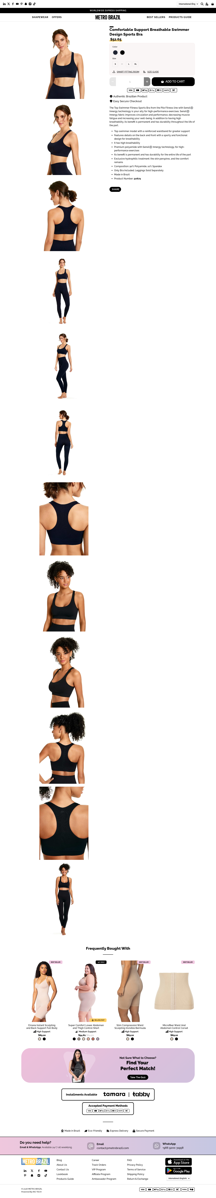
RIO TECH (37, 1192)
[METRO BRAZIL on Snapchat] (26, 4)
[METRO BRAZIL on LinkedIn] (5, 4)
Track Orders (99, 1164)
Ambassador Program (104, 1179)
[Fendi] (79, 1039)
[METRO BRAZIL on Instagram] (31, 4)
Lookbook (62, 1174)
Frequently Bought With (108, 948)
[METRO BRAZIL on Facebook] (13, 4)
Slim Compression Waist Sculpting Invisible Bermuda (130, 1026)
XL (135, 64)
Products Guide (180, 17)
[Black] (122, 52)
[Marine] (115, 52)
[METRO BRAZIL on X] (9, 4)
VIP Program (99, 1169)
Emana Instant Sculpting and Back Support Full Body (41, 1026)
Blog (59, 1160)
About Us (62, 1164)
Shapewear (40, 17)
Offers (57, 17)
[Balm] (88, 1039)
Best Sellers (156, 17)
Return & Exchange (137, 1179)
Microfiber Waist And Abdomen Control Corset (174, 1026)
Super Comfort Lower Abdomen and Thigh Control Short (86, 1026)
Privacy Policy (135, 1164)
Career (95, 1160)
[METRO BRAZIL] (108, 17)
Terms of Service (136, 1169)
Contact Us (63, 1169)
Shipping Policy (135, 1174)
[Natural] (39, 1039)
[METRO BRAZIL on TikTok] (35, 4)
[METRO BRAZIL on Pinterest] (22, 4)
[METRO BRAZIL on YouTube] (18, 4)
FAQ (129, 1160)
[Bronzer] (93, 1039)
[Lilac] (98, 1039)
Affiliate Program (101, 1174)
